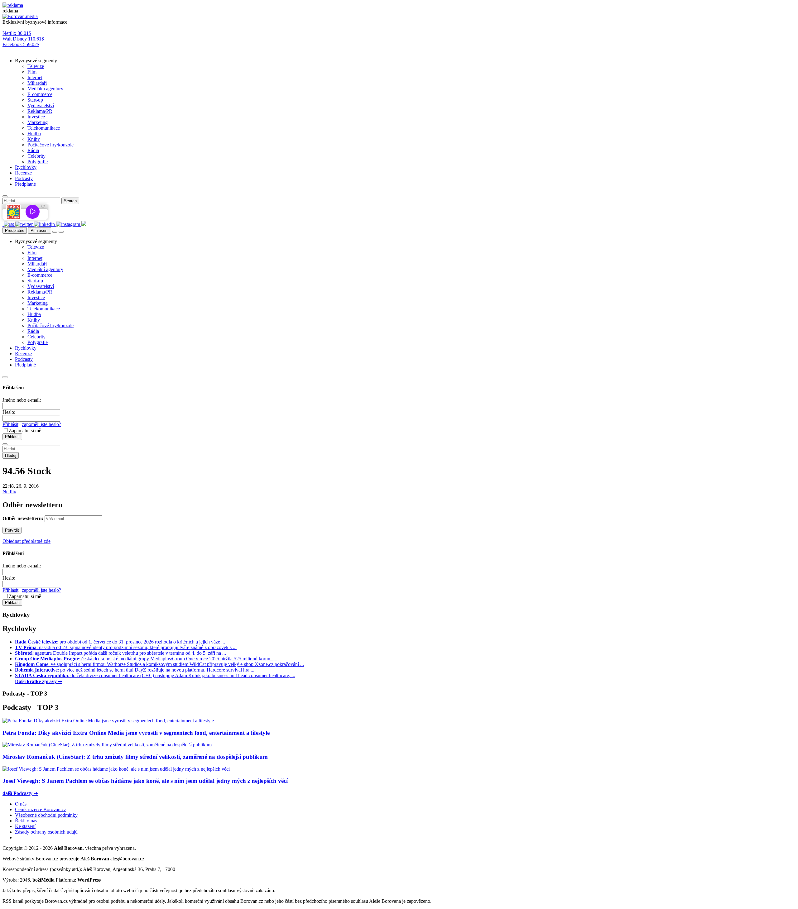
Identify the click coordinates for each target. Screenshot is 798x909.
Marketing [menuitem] (37, 122)
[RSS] (9, 224)
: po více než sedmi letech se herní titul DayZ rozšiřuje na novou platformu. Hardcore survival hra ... (134, 669)
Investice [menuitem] (36, 116)
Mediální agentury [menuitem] (45, 88)
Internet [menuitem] (34, 77)
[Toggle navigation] (61, 232)
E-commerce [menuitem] (39, 94)
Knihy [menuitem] (33, 139)
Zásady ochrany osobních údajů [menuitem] (46, 832)
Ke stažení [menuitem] (25, 826)
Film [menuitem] (31, 71)
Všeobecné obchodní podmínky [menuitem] (46, 815)
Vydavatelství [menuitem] (40, 105)
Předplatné (14, 230)
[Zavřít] (4, 377)
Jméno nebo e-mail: (21, 400)
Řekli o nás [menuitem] (26, 820)
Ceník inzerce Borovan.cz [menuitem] (40, 809)
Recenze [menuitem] (23, 172)
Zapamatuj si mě (25, 430)
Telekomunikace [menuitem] (43, 128)
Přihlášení (40, 230)
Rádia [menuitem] (33, 150)
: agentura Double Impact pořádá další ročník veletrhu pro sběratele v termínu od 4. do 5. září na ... (120, 653)
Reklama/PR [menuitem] (39, 111)
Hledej (10, 455)
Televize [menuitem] (35, 66)
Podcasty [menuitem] (24, 178)
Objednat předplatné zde (26, 541)
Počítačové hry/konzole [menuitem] (50, 144)
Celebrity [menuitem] (36, 156)
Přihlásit (10, 424)
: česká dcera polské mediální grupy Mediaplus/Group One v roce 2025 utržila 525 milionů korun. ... (145, 658)
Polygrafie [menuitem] (37, 161)
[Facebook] (3, 224)
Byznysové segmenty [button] (36, 60)
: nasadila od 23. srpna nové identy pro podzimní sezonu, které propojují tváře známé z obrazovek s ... (126, 647)
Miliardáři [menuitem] (37, 83)
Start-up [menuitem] (35, 100)
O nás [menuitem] (20, 803)
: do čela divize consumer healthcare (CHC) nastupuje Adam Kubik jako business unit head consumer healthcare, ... (155, 675)
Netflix (9, 491)
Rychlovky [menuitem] (25, 167)
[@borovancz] (24, 224)
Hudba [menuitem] (34, 133)
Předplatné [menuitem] (25, 184)
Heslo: (8, 412)
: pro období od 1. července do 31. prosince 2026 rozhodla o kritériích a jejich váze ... (120, 641)
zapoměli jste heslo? (41, 424)
